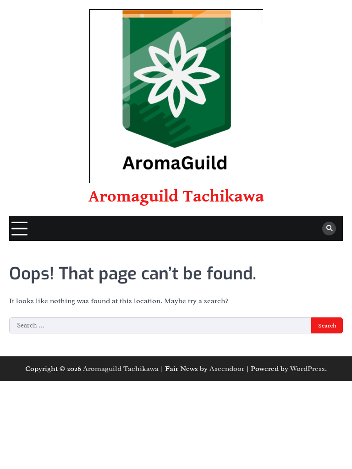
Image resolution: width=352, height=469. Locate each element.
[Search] (329, 228)
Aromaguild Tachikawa (176, 196)
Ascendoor (226, 368)
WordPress (307, 368)
